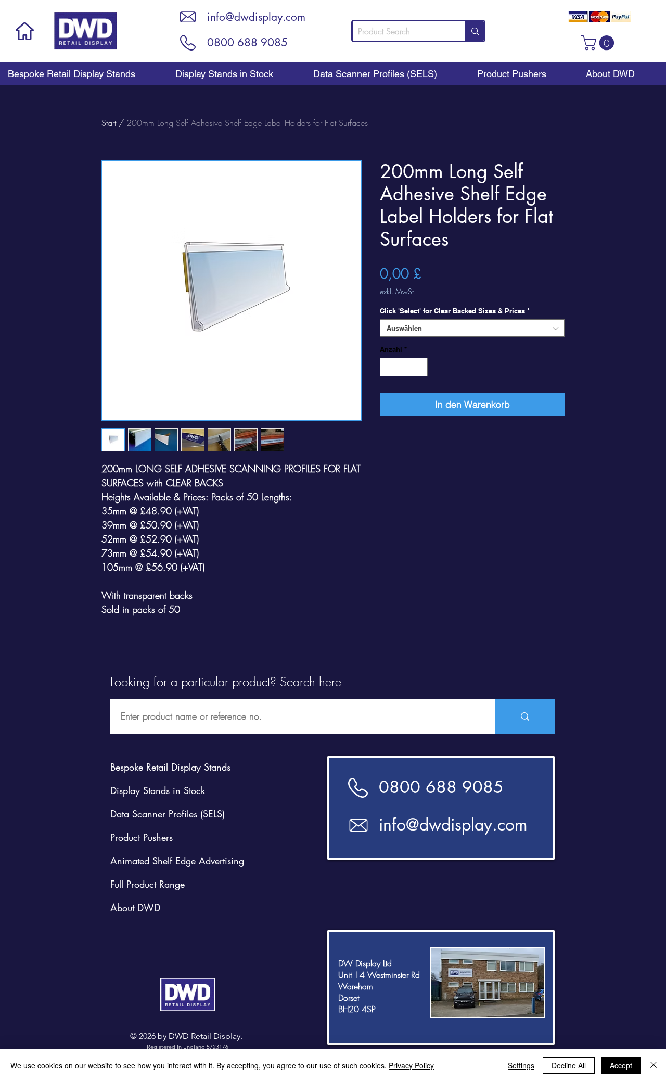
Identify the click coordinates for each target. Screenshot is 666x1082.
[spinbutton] (404, 367)
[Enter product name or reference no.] (525, 716)
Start (108, 123)
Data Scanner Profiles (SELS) (167, 814)
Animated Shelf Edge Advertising (177, 860)
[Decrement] (387, 367)
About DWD (135, 907)
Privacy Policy (411, 1065)
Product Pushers (141, 837)
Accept (621, 1065)
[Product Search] (474, 31)
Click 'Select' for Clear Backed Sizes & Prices (455, 311)
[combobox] (472, 328)
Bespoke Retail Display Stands (170, 767)
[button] (599, 43)
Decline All (569, 1065)
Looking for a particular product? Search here (225, 681)
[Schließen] (653, 1065)
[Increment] (420, 367)
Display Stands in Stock (157, 790)
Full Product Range (147, 884)
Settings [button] (521, 1065)
